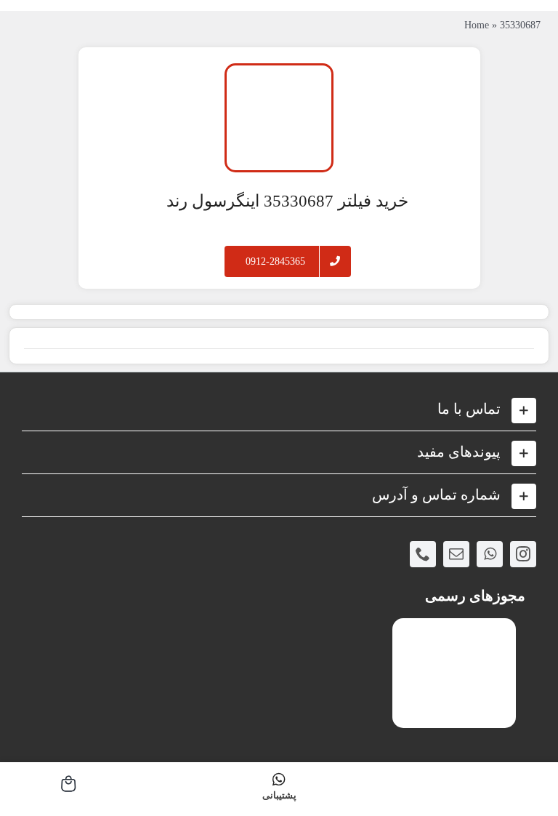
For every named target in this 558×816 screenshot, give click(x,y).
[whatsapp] (490, 554)
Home (476, 25)
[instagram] (523, 554)
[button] (279, 409)
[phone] (423, 554)
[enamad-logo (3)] (453, 630)
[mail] (456, 554)
